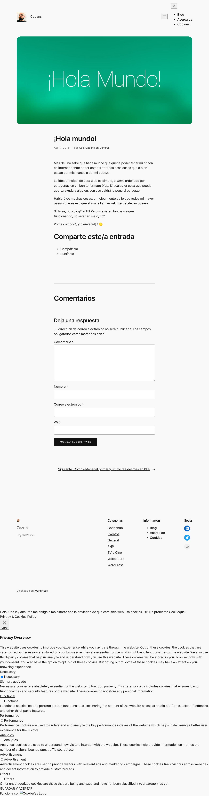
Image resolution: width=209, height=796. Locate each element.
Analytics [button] (7, 735)
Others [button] (5, 774)
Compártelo (69, 249)
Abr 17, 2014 (61, 147)
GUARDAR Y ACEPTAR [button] (16, 788)
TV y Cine (115, 552)
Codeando (115, 528)
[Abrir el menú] (164, 16)
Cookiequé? (177, 612)
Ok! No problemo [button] (156, 612)
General (104, 147)
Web (57, 422)
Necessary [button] (8, 672)
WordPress (115, 565)
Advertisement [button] (11, 754)
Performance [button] (9, 716)
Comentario (63, 342)
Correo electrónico (69, 404)
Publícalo (67, 254)
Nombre (61, 387)
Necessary (12, 677)
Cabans (36, 16)
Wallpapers (116, 559)
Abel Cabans (87, 147)
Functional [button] (7, 696)
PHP (111, 546)
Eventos (113, 534)
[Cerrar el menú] (174, 6)
